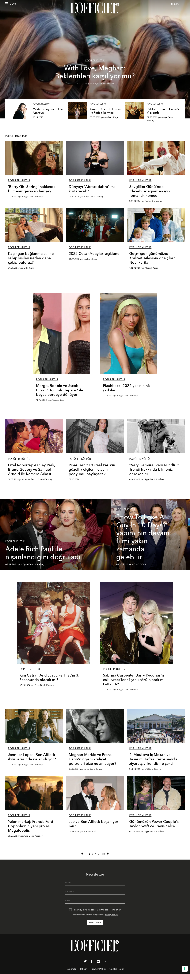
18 (103, 853)
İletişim (83, 968)
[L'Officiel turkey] (95, 8)
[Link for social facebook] (91, 961)
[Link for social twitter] (85, 961)
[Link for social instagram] (98, 961)
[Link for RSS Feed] (104, 961)
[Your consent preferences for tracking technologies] (185, 969)
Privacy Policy (111, 914)
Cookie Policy (116, 968)
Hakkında (71, 968)
